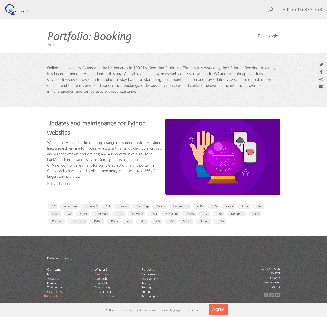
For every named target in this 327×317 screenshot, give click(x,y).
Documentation (104, 296)
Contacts (52, 296)
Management (103, 291)
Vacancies (53, 278)
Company (54, 269)
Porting (146, 287)
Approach (101, 278)
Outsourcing (102, 287)
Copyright (101, 283)
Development (150, 278)
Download (53, 283)
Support (147, 291)
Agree (218, 309)
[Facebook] (266, 295)
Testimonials (54, 287)
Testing (146, 283)
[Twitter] (271, 295)
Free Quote (101, 274)
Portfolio (148, 269)
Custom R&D (55, 291)
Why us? (101, 269)
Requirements (150, 274)
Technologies (268, 36)
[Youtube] (277, 295)
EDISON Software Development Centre (271, 280)
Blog (50, 274)
